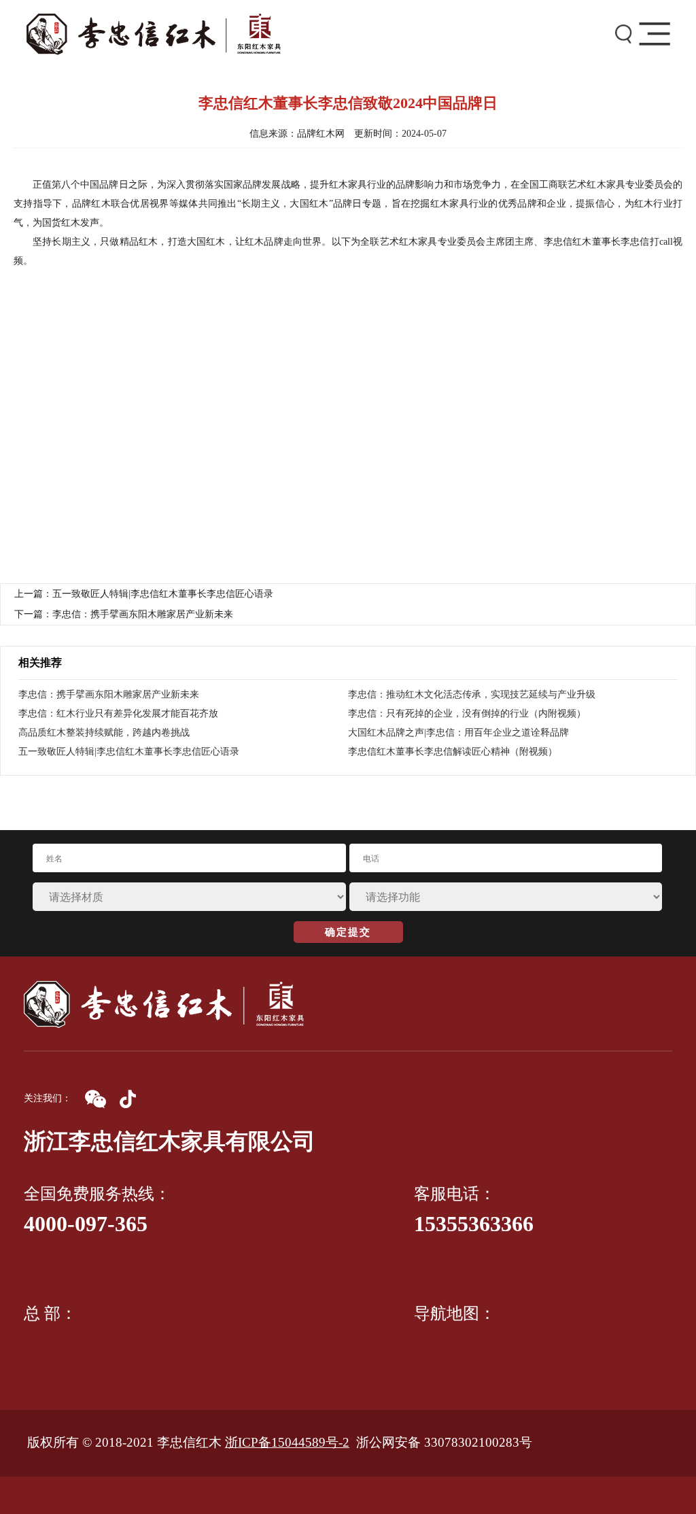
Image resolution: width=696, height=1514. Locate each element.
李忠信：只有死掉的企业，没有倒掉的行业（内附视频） (467, 713)
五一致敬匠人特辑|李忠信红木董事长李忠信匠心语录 (128, 751)
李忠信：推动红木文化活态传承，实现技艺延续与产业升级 (471, 694)
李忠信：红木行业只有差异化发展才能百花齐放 (118, 713)
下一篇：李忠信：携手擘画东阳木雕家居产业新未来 (123, 614)
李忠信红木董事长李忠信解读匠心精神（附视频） (452, 751)
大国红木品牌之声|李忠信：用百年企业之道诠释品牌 (458, 732)
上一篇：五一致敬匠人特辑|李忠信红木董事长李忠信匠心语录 (143, 594)
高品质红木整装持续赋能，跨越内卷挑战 (104, 732)
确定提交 (348, 932)
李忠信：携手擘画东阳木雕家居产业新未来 (108, 694)
